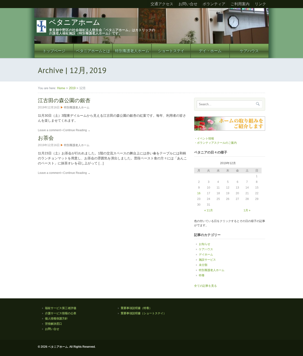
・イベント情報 (204, 138)
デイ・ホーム (210, 50)
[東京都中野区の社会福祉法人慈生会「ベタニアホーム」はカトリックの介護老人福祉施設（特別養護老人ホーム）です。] (151, 42)
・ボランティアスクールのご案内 (215, 142)
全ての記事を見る (205, 285)
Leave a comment (49, 130)
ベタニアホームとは (93, 50)
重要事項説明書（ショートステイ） (143, 313)
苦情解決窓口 (53, 323)
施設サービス (207, 259)
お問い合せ (187, 4)
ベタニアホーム (74, 22)
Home (61, 88)
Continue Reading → (76, 130)
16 (199, 193)
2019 (72, 88)
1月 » (247, 210)
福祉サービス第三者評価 (60, 308)
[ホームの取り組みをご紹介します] (229, 129)
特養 (202, 275)
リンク (260, 4)
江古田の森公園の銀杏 (64, 100)
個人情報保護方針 (56, 318)
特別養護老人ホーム (132, 50)
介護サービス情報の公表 (60, 313)
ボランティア (214, 4)
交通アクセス (162, 4)
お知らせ (204, 244)
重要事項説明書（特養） (136, 308)
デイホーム (206, 254)
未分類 (203, 265)
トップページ (54, 50)
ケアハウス (249, 50)
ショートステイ (171, 50)
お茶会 (46, 138)
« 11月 (208, 210)
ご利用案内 (240, 4)
